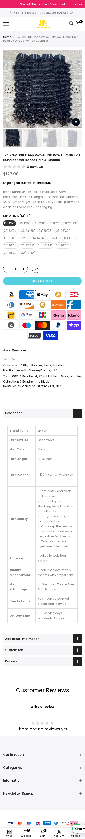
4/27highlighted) (47, 376)
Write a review (42, 706)
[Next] (76, 89)
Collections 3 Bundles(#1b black (26, 381)
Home (7, 37)
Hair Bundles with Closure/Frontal (26, 370)
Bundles (58, 365)
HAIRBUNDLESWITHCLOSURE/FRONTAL (28, 386)
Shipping (9, 183)
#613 (23, 365)
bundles (75, 376)
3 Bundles (35, 365)
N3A (54, 370)
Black (47, 365)
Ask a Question (14, 350)
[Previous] (9, 89)
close (78, 4)
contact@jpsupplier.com (59, 12)
